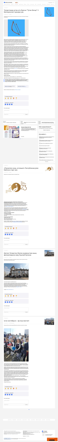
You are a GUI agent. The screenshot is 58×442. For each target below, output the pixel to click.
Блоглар (28, 4)
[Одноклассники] (7, 104)
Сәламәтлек (43, 419)
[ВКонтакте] (5, 104)
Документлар (10, 419)
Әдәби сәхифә (21, 4)
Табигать (29, 419)
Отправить (26, 114)
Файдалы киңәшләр (38, 419)
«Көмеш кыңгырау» (18, 89)
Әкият (36, 4)
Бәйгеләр (25, 4)
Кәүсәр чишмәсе (24, 419)
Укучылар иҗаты (19, 419)
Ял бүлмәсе (48, 4)
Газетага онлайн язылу (7, 4)
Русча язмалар (33, 419)
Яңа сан (52, 4)
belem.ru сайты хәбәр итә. (10, 206)
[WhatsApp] (11, 104)
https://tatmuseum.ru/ (10, 289)
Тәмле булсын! (44, 4)
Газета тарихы (32, 4)
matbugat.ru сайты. (19, 286)
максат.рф (15, 68)
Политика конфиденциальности (7, 439)
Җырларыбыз (14, 419)
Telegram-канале (7, 86)
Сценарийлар (16, 4)
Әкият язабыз (39, 4)
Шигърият (12, 4)
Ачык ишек (6, 7)
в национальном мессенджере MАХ (22, 86)
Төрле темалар (48, 419)
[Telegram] (9, 104)
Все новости (46, 161)
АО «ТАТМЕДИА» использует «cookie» (8, 438)
